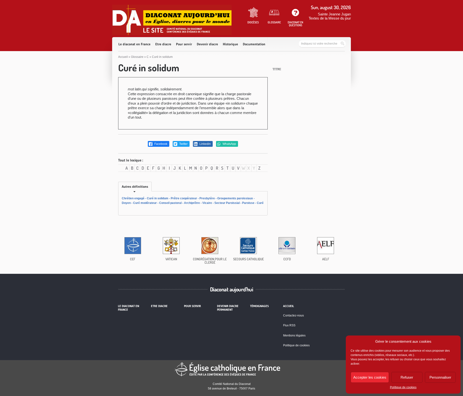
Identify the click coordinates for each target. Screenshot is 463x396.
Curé (260, 203)
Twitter (183, 144)
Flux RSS (289, 325)
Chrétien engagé (133, 198)
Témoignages (259, 306)
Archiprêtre (192, 203)
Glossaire (137, 57)
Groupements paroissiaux (235, 198)
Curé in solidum (157, 198)
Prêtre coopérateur (184, 198)
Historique (230, 44)
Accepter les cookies (369, 377)
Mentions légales (294, 335)
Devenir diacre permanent (227, 307)
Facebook (160, 144)
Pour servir (184, 44)
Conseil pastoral (170, 203)
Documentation (254, 44)
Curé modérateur (145, 203)
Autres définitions (135, 186)
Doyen (126, 203)
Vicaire (207, 203)
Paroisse (248, 203)
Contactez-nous (293, 315)
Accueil (123, 57)
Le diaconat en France (134, 44)
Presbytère (207, 198)
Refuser (407, 377)
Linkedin (205, 144)
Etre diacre (163, 44)
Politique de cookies (403, 387)
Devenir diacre (207, 44)
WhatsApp (229, 144)
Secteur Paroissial (227, 203)
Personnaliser (440, 377)
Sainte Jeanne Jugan (334, 14)
